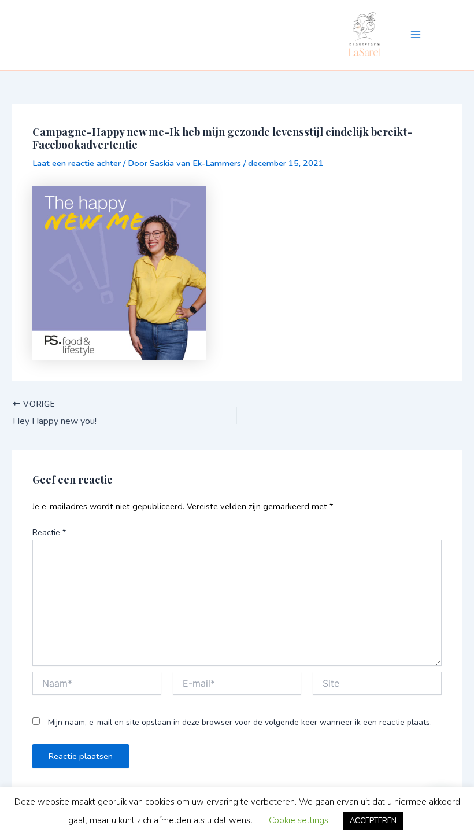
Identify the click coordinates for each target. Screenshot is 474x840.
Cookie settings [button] (298, 820)
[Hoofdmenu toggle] (415, 35)
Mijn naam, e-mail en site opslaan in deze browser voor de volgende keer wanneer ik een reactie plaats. (240, 722)
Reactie (49, 532)
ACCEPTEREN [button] (373, 821)
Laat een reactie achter (76, 163)
